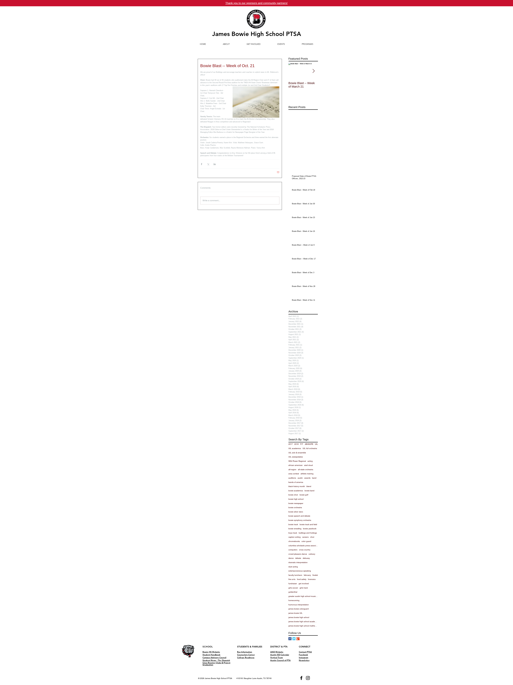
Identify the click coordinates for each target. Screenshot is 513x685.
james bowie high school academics (303, 621)
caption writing (294, 537)
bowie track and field (308, 524)
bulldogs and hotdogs (308, 533)
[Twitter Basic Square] (294, 638)
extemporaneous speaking (299, 571)
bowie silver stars (295, 512)
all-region (292, 469)
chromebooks (294, 541)
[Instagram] (307, 678)
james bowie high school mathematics (303, 626)
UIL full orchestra (310, 448)
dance (291, 558)
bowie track (293, 524)
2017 (290, 444)
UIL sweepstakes (295, 457)
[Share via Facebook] (201, 164)
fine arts (291, 579)
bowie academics (295, 491)
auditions (292, 478)
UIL (316, 444)
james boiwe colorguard (298, 609)
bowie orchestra (295, 507)
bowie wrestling (294, 529)
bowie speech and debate (299, 516)
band (314, 478)
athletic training (307, 474)
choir (312, 537)
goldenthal (292, 592)
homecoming (293, 600)
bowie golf (304, 495)
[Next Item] (313, 71)
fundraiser (292, 583)
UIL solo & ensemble (297, 453)
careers (305, 537)
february (307, 575)
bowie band (309, 491)
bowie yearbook (309, 529)
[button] (226, 44)
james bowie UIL (295, 613)
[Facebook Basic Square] (290, 638)
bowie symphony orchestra (299, 520)
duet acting (293, 567)
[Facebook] (301, 678)
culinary (312, 554)
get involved (304, 583)
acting (310, 461)
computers (292, 550)
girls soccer (293, 588)
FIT (301, 444)
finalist (315, 575)
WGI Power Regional (297, 461)
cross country (304, 550)
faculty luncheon (295, 575)
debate (298, 558)
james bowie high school (298, 617)
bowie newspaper (295, 503)
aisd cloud (308, 465)
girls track (304, 588)
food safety (301, 579)
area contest (293, 474)
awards (307, 478)
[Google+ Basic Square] (298, 638)
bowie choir (293, 495)
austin (300, 478)
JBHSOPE (309, 444)
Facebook (303, 654)
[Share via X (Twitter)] (208, 164)
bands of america (295, 482)
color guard (306, 541)
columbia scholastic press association (303, 545)
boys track (292, 533)
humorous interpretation (298, 605)
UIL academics (294, 448)
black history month (296, 486)
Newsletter (304, 660)
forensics (312, 579)
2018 (296, 444)
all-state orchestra (305, 469)
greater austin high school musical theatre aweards (303, 596)
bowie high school (296, 499)
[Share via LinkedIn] (214, 164)
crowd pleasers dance (297, 554)
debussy (306, 558)
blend (308, 486)
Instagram (303, 657)
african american (295, 465)
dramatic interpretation (298, 562)
